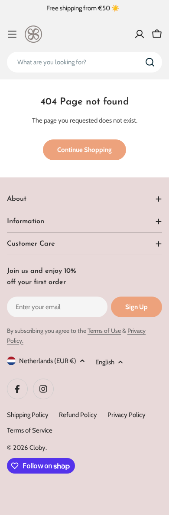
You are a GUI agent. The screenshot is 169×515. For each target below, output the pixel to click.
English (104, 362)
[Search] (150, 62)
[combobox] (84, 62)
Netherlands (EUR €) (47, 361)
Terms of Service (29, 430)
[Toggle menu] (12, 34)
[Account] (139, 34)
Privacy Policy (126, 415)
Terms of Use (104, 331)
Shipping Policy (28, 415)
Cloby (37, 448)
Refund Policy (78, 415)
